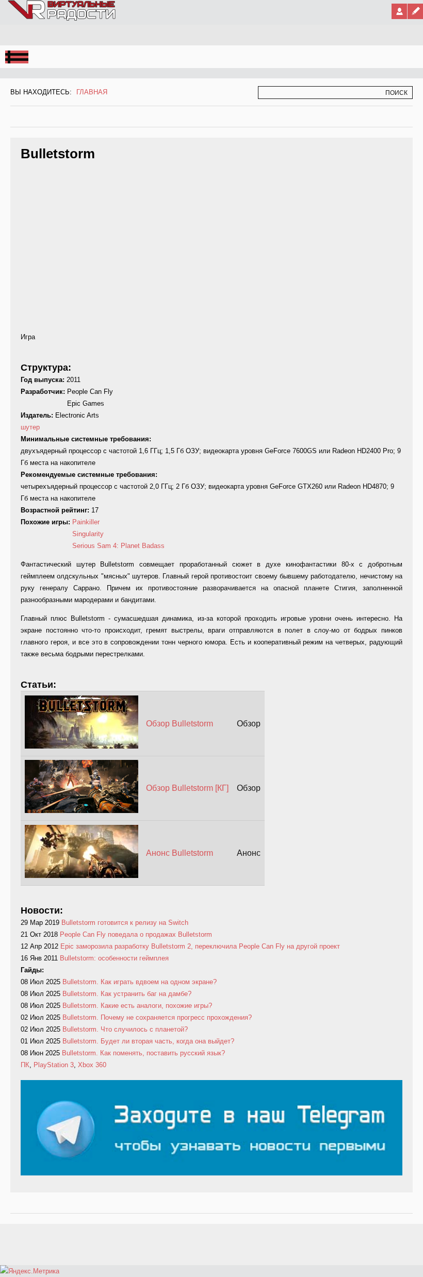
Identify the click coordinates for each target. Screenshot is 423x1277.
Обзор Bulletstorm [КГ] (187, 788)
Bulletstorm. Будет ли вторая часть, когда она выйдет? (148, 1041)
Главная (91, 92)
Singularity (88, 534)
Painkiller (86, 522)
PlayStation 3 (54, 1065)
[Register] (415, 11)
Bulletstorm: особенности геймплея (114, 958)
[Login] (399, 11)
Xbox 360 (92, 1065)
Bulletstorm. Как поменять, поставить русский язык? (143, 1053)
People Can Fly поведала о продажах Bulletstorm (136, 934)
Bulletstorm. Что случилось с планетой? (125, 1029)
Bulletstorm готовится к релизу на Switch (124, 922)
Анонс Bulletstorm (179, 853)
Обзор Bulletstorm (179, 723)
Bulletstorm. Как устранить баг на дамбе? (126, 994)
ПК (25, 1065)
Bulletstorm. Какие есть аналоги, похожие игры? (137, 1005)
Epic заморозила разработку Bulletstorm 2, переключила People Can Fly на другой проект (200, 946)
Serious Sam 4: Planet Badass (118, 546)
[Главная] (62, 18)
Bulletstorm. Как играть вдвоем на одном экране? (139, 982)
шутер (30, 427)
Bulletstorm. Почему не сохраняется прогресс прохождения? (157, 1017)
